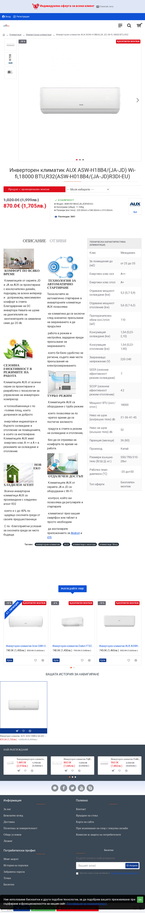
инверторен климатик (48, 544)
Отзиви (58, 241)
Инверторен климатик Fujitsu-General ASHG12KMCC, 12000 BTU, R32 (78, 759)
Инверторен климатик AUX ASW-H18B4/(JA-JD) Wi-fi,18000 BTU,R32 (23, 736)
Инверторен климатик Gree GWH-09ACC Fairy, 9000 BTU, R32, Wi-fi (26, 646)
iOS (49, 537)
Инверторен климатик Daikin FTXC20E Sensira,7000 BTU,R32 (73, 646)
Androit (75, 533)
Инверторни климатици (38, 34)
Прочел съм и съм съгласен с (109, 873)
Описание (34, 241)
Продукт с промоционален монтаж (28, 189)
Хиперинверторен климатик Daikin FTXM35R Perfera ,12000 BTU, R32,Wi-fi (31, 759)
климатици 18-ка (109, 544)
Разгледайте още (72, 588)
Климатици (15, 34)
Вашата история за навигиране (72, 674)
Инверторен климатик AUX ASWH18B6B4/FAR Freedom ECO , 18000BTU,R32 (119, 646)
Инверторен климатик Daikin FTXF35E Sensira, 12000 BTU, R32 (125, 759)
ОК (140, 899)
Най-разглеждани (16, 749)
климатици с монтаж (84, 544)
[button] (22, 100)
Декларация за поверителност (86, 903)
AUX (66, 544)
